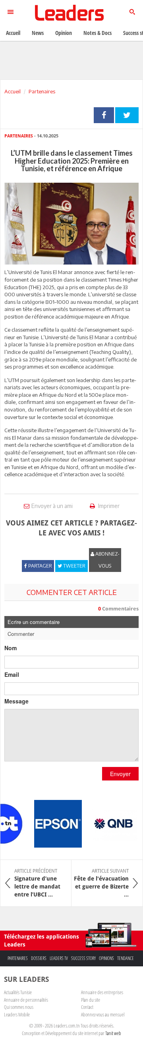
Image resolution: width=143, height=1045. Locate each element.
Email (11, 674)
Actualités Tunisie (18, 992)
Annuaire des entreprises (102, 992)
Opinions (106, 958)
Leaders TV (59, 958)
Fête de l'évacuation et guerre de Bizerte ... (101, 883)
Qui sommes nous (18, 1006)
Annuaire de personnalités (26, 999)
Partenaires (42, 91)
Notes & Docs (97, 33)
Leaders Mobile (17, 1014)
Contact (87, 1006)
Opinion (63, 33)
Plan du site (90, 999)
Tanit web (113, 1033)
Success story (83, 958)
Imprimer (108, 505)
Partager (104, 115)
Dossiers (38, 958)
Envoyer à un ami (52, 505)
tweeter (127, 115)
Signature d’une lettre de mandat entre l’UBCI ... (37, 883)
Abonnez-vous (107, 560)
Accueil (12, 91)
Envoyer (120, 774)
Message (16, 701)
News (38, 33)
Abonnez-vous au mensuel (102, 1014)
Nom (10, 648)
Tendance (125, 958)
